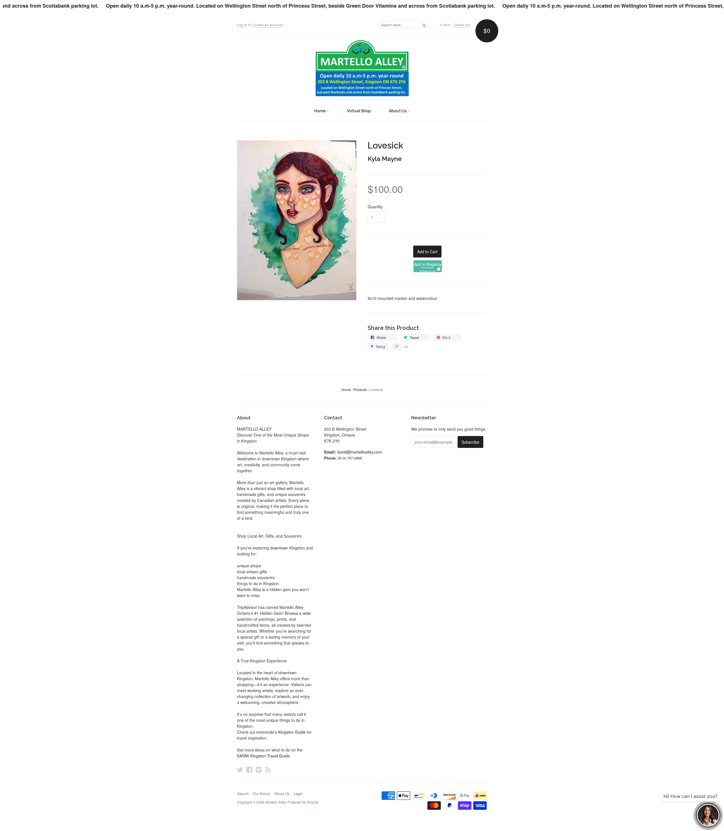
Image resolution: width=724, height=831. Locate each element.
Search (243, 794)
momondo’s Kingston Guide (281, 732)
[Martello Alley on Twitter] (240, 769)
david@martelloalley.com (359, 452)
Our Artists (261, 794)
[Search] (424, 24)
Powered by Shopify (302, 802)
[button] (427, 266)
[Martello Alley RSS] (268, 769)
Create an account (268, 25)
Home (320, 111)
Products (360, 389)
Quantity (375, 206)
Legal (298, 794)
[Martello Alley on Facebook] (249, 769)
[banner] (362, 68)
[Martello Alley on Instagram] (259, 769)
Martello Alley (275, 802)
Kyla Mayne (385, 158)
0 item (445, 25)
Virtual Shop (359, 111)
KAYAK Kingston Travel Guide (263, 756)
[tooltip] (437, 268)
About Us (398, 111)
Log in (242, 25)
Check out (462, 25)
